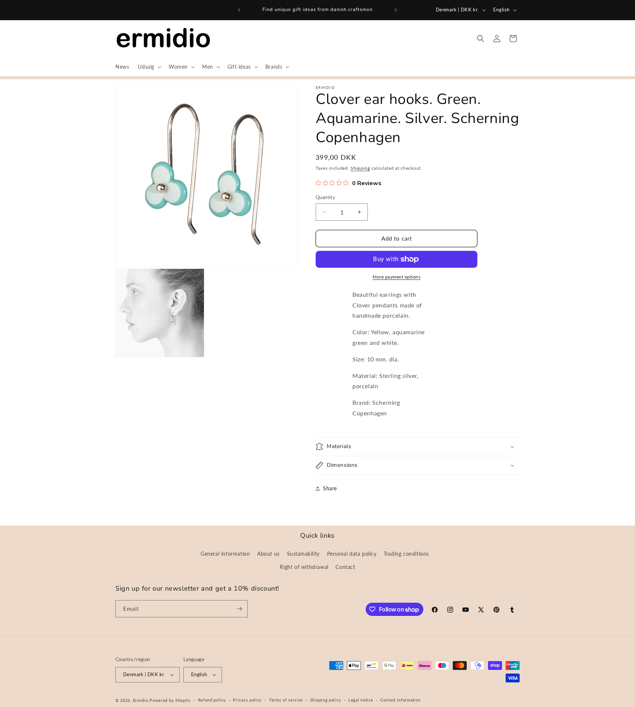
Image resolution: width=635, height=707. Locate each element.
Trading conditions (406, 554)
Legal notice (360, 699)
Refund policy (212, 699)
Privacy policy (247, 699)
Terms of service (286, 699)
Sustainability (303, 554)
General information (225, 554)
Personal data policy (352, 554)
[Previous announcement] (239, 10)
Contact (345, 567)
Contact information (400, 699)
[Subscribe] (239, 608)
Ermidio (140, 700)
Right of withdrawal (304, 567)
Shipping (360, 168)
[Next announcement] (396, 10)
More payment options (396, 276)
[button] (148, 67)
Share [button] (330, 488)
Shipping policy (325, 699)
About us (268, 554)
